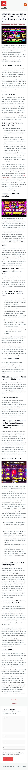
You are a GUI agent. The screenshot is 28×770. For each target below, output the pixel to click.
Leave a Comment (6, 24)
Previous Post (14, 699)
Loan (4, 7)
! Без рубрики (14, 24)
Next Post (14, 703)
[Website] (14, 748)
